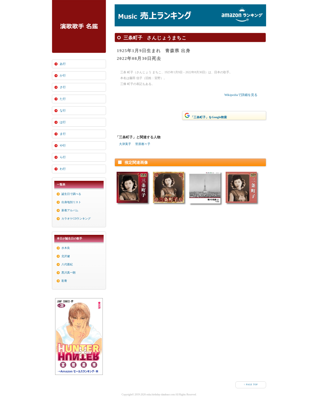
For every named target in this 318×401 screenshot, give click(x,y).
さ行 (63, 87)
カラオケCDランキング (76, 218)
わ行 (63, 168)
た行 (63, 98)
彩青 (64, 280)
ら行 (63, 157)
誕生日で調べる (71, 194)
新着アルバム (69, 210)
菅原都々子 (142, 144)
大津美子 (125, 144)
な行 (63, 110)
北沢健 (65, 256)
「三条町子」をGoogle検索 (209, 117)
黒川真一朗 (68, 272)
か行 (63, 75)
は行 (63, 122)
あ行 (63, 63)
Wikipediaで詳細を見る (240, 95)
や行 (63, 145)
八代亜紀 (67, 264)
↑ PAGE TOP (251, 384)
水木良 (65, 248)
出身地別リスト (71, 202)
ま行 (63, 133)
